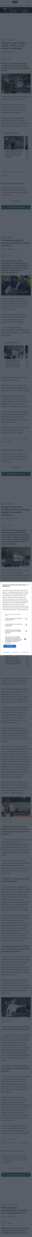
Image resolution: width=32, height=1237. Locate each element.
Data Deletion (6, 652)
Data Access (16, 652)
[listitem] (16, 615)
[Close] (28, 585)
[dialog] (16, 618)
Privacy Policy (25, 652)
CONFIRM (10, 646)
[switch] (25, 619)
